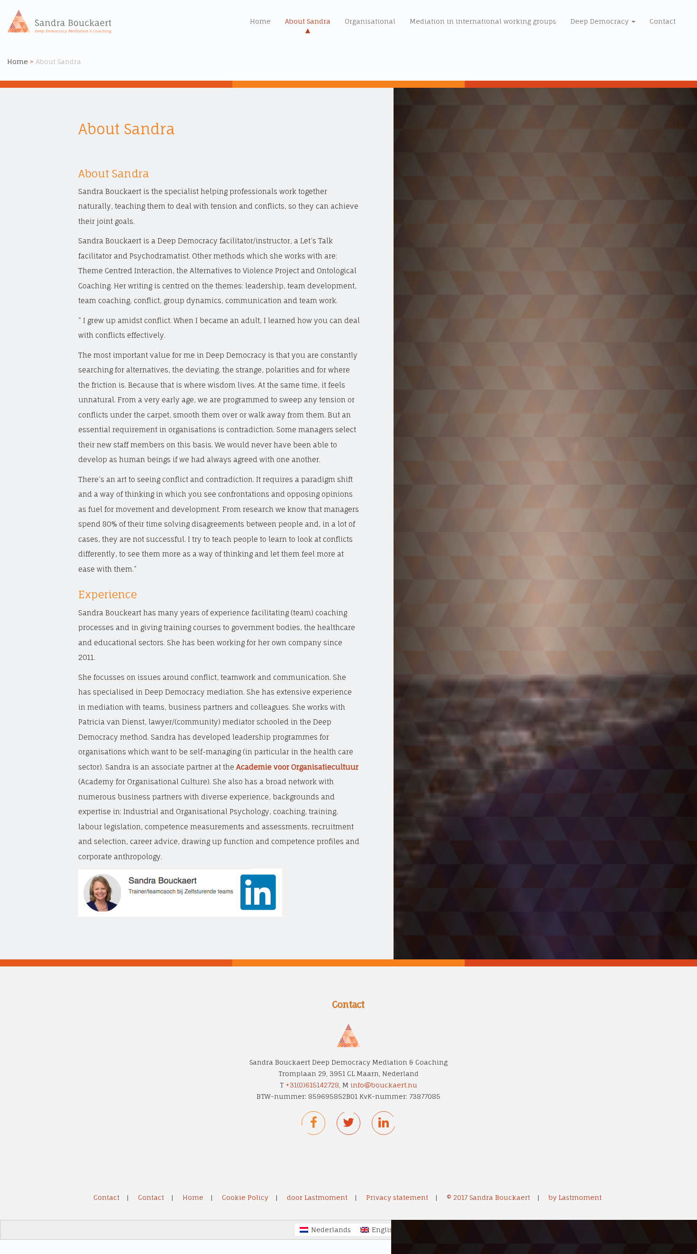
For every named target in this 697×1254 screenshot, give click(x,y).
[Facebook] (313, 1123)
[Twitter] (348, 1123)
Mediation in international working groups (483, 21)
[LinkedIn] (383, 1123)
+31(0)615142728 (312, 1085)
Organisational (370, 21)
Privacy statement (397, 1197)
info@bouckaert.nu (383, 1085)
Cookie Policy (245, 1197)
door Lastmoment (317, 1197)
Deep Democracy (600, 21)
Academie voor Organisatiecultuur (297, 766)
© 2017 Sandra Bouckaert (488, 1197)
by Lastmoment (575, 1197)
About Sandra (307, 21)
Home (260, 21)
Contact (663, 21)
